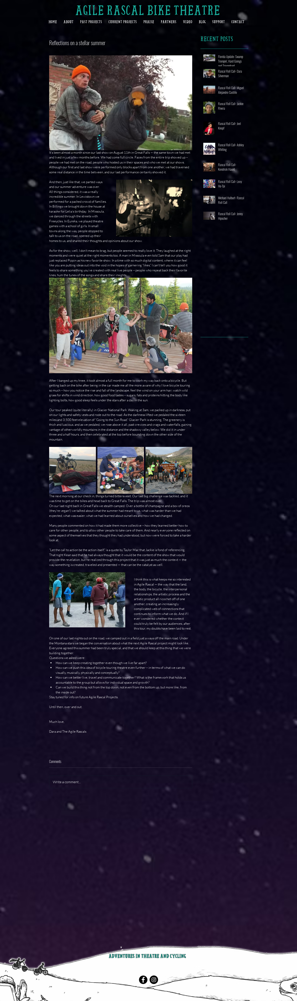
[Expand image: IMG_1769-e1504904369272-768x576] (120, 470)
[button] (68, 22)
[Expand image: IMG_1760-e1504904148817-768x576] (72, 470)
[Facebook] (143, 979)
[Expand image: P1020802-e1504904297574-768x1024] (168, 470)
